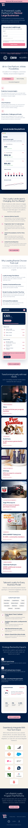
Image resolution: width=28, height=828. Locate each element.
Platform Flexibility (20, 78)
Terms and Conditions (21, 816)
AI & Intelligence (7, 78)
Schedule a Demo (14, 807)
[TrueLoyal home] (3, 4)
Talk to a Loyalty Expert (14, 364)
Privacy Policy (12, 816)
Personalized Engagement (14, 82)
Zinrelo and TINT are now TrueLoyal (14, 1)
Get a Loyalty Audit (14, 250)
